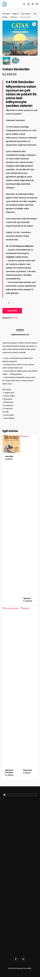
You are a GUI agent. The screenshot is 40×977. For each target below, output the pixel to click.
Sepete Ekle (12, 310)
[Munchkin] (11, 444)
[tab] (19, 330)
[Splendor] (29, 515)
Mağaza (15, 14)
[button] (37, 4)
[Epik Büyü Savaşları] (11, 686)
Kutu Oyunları (25, 14)
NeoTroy (14, 17)
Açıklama (20, 330)
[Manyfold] (29, 686)
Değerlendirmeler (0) (20, 334)
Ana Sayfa (6, 14)
